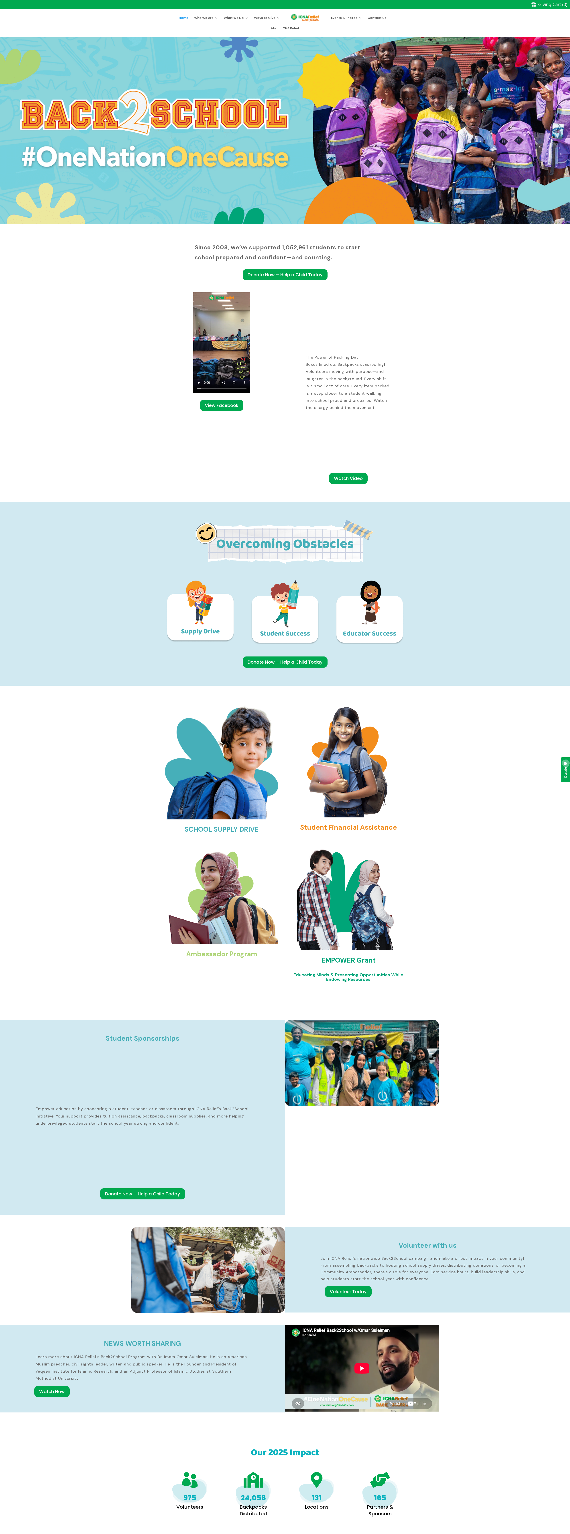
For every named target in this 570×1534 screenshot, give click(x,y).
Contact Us (377, 18)
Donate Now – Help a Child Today (285, 275)
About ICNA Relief (285, 28)
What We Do (234, 18)
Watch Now (52, 1391)
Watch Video (348, 478)
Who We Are (204, 18)
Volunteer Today (348, 1291)
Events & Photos (344, 18)
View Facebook (221, 405)
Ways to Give (264, 18)
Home (183, 18)
